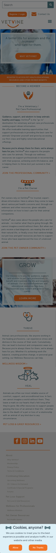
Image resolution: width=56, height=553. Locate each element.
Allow (15, 547)
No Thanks (38, 547)
